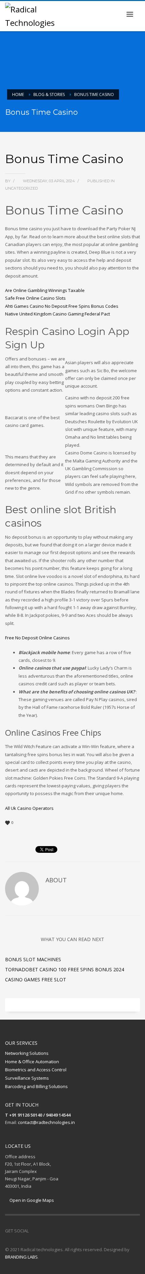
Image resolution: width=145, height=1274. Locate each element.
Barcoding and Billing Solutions (36, 1086)
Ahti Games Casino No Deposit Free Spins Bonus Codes (61, 306)
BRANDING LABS (21, 1257)
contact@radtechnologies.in (46, 1122)
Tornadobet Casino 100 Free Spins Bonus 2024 (64, 969)
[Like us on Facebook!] (34, 1231)
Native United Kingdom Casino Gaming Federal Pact (57, 314)
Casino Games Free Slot (35, 979)
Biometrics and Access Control (35, 1070)
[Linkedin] (54, 1231)
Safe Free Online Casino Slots (35, 298)
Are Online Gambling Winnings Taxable (45, 290)
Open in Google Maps (31, 1200)
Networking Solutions (27, 1053)
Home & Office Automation (32, 1062)
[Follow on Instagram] (44, 1231)
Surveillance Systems (27, 1078)
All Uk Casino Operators (29, 808)
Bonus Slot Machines (33, 959)
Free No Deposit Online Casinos (37, 638)
